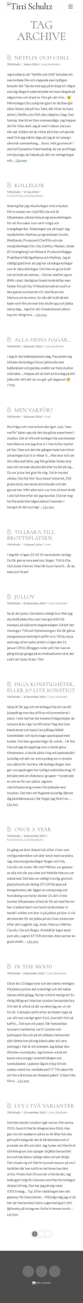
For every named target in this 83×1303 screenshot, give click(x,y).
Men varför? (33, 410)
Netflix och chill (42, 57)
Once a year (33, 829)
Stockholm (54, 64)
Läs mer (21, 160)
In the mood (33, 966)
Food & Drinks (15, 195)
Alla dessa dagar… (43, 339)
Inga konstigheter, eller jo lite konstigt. (41, 687)
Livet (44, 64)
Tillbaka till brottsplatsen (31, 535)
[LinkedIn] (41, 1271)
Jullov (24, 596)
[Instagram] (54, 1271)
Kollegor (29, 185)
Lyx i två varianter (44, 1106)
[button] (70, 6)
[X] (28, 1271)
